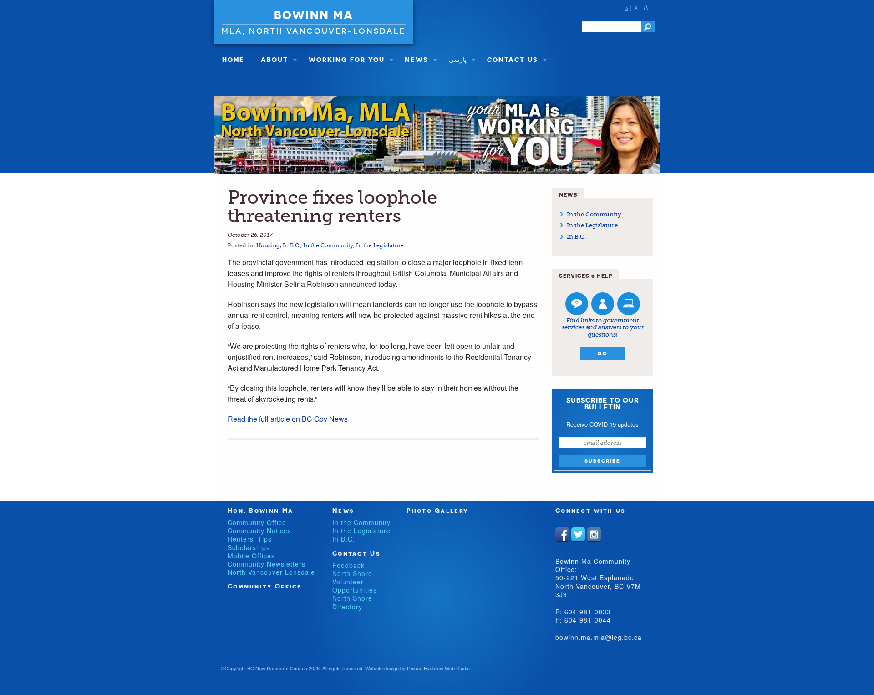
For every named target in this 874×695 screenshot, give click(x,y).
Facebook (562, 534)
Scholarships (249, 547)
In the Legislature (380, 245)
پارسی (458, 59)
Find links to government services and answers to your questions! (603, 327)
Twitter (578, 534)
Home (233, 59)
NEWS (416, 59)
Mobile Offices (251, 555)
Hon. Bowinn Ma (260, 510)
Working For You (347, 59)
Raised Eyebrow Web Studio (438, 668)
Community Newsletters (266, 563)
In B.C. (291, 245)
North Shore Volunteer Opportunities (354, 581)
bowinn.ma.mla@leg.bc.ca (598, 637)
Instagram (594, 534)
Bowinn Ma (314, 15)
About (274, 59)
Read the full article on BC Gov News (288, 419)
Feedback (348, 565)
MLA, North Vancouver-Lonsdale (314, 30)
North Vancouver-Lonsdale (271, 572)
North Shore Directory (352, 602)
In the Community (328, 245)
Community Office (257, 522)
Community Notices (259, 530)
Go (603, 353)
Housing (268, 245)
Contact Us (512, 59)
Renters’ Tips (250, 538)
